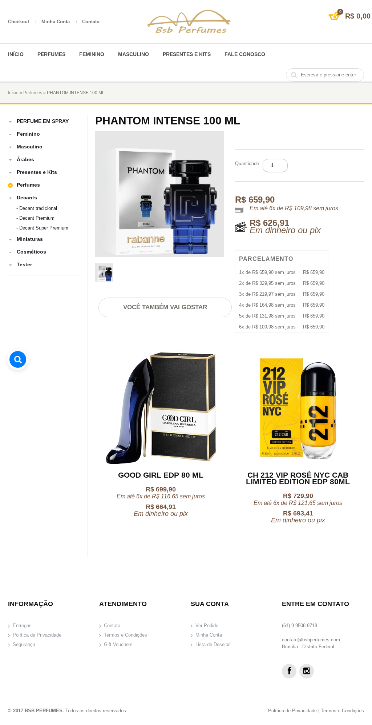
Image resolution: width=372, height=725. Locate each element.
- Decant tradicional (36, 208)
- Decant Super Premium (42, 228)
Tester (24, 264)
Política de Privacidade (37, 635)
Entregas (22, 625)
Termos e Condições (125, 635)
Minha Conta (59, 21)
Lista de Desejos (213, 644)
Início (16, 54)
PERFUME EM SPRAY (43, 121)
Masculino (133, 54)
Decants (27, 197)
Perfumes (51, 54)
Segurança (24, 644)
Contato (91, 21)
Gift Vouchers (118, 644)
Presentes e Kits (187, 54)
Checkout (22, 21)
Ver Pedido (206, 625)
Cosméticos (31, 252)
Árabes (25, 159)
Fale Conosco (245, 54)
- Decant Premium (35, 218)
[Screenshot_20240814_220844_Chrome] (104, 273)
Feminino (91, 54)
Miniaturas (30, 239)
